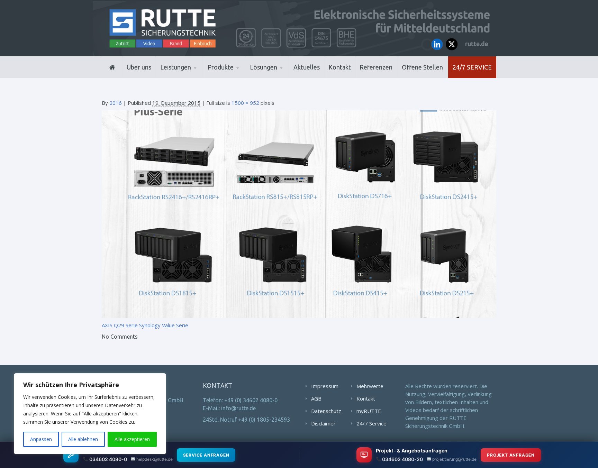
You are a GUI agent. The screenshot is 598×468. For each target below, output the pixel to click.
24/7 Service (472, 67)
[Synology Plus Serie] (299, 213)
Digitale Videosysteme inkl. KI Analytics (241, 76)
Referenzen (376, 67)
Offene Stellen (422, 67)
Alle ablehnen (83, 439)
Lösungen (263, 67)
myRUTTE (368, 410)
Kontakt (339, 67)
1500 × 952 (245, 102)
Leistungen (175, 67)
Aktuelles (306, 67)
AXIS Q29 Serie (120, 325)
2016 (115, 102)
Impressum (324, 386)
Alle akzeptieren (132, 439)
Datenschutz (326, 410)
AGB (316, 398)
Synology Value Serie (163, 325)
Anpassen (41, 439)
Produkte (221, 67)
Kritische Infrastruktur (283, 76)
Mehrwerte (369, 386)
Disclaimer (323, 423)
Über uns (139, 67)
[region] (90, 413)
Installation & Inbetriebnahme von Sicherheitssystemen (193, 76)
